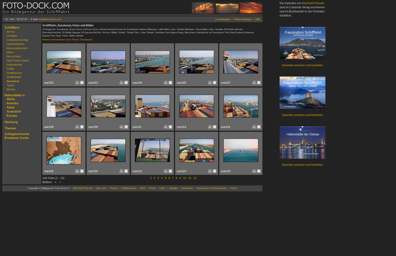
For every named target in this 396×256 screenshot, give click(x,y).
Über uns (101, 188)
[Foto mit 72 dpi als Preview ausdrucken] (77, 83)
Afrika (11, 99)
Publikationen (128, 188)
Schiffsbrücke (14, 73)
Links (162, 188)
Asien (11, 107)
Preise (152, 188)
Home (233, 188)
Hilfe (257, 19)
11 (189, 178)
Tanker (10, 85)
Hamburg (11, 122)
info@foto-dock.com (50, 19)
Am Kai (10, 31)
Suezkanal (13, 81)
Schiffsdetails (14, 77)
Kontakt (173, 188)
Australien (14, 111)
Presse (114, 188)
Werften (11, 89)
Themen (10, 128)
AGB (142, 188)
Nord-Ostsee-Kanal (17, 60)
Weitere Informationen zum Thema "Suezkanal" (67, 39)
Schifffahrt (12, 27)
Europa (12, 115)
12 (195, 178)
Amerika (12, 103)
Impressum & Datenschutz (212, 188)
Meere (10, 52)
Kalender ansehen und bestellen (302, 65)
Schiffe (10, 68)
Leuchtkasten (222, 19)
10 (184, 178)
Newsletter (187, 188)
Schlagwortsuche (17, 134)
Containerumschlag (17, 40)
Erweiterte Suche (17, 138)
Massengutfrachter (17, 48)
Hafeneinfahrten (15, 44)
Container (12, 35)
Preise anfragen (243, 19)
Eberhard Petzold (82, 188)
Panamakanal (14, 64)
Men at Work (14, 56)
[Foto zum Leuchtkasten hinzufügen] (82, 82)
